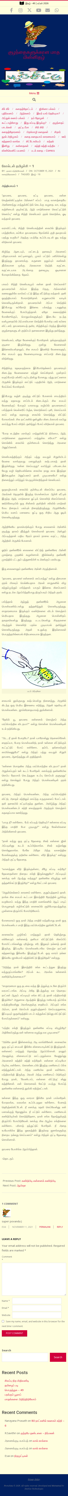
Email (5, 1307)
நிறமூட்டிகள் (21, 1456)
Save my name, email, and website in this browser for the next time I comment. (33, 1324)
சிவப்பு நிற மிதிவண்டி (17, 1380)
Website (6, 1315)
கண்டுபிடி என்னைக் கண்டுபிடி (39, 1180)
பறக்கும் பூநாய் (13, 1394)
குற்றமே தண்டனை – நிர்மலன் (37, 1433)
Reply (60, 1226)
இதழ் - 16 (35, 174)
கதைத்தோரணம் (9, 174)
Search (6, 1350)
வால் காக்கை (40, 1440)
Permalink (45, 1226)
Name (6, 1300)
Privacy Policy (34, 1479)
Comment (6, 1258)
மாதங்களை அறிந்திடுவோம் (20, 1399)
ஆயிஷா (21, 1185)
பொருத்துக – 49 (14, 1390)
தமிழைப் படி (11, 1385)
